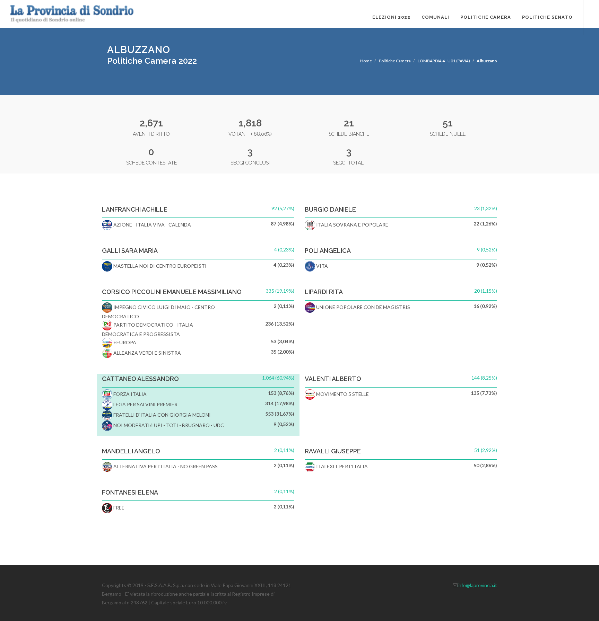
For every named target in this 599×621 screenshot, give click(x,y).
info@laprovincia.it (477, 585)
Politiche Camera (485, 17)
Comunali (435, 17)
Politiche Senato (547, 17)
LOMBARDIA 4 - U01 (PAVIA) (444, 60)
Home (366, 60)
